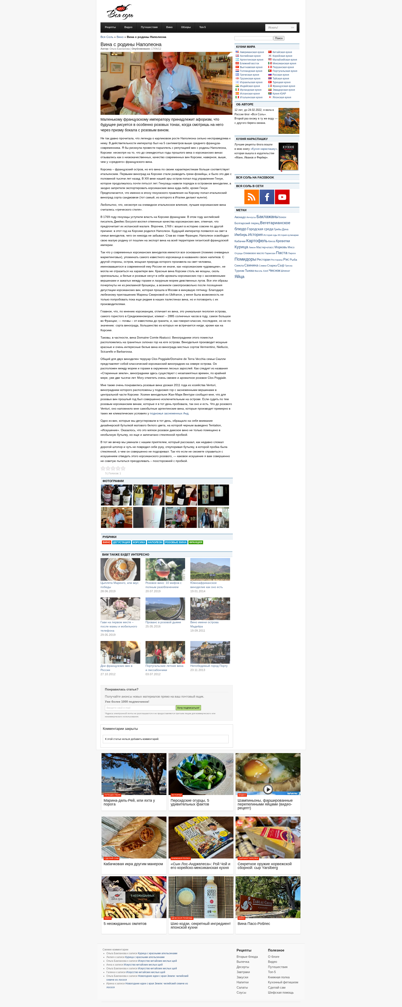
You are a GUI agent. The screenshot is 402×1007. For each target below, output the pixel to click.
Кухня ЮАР (279, 93)
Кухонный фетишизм (283, 982)
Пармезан (270, 253)
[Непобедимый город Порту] (210, 652)
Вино (120, 37)
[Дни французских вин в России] (120, 652)
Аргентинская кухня (251, 59)
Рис (286, 259)
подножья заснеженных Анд (169, 413)
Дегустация (121, 542)
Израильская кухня (251, 82)
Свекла (239, 265)
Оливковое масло (253, 253)
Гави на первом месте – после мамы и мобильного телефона (118, 626)
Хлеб (265, 271)
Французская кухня (284, 86)
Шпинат (285, 270)
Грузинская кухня (250, 78)
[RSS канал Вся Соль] (252, 203)
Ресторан (263, 259)
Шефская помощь (182, 918)
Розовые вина (176, 542)
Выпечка (243, 961)
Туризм (239, 270)
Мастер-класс (265, 247)
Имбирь (240, 235)
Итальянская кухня (251, 97)
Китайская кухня (282, 52)
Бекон (282, 217)
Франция (195, 542)
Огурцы (238, 253)
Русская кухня (281, 74)
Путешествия (112, 795)
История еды (270, 235)
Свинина (251, 265)
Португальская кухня (285, 71)
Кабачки (240, 241)
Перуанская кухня (283, 67)
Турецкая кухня (282, 82)
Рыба (293, 259)
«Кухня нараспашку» (264, 148)
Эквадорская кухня (284, 89)
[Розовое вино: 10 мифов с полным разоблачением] (165, 569)
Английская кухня (250, 55)
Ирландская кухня (251, 89)
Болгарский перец (246, 223)
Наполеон (155, 542)
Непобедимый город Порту (209, 665)
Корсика (139, 542)
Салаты (242, 987)
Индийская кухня (250, 86)
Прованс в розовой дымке (163, 622)
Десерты (243, 967)
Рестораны (277, 260)
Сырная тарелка (248, 858)
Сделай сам (111, 858)
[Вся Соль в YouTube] (282, 203)
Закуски (242, 977)
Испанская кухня (250, 93)
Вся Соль (106, 37)
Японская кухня (282, 97)
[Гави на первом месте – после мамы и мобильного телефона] (120, 608)
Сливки (263, 265)
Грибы (277, 229)
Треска (288, 265)
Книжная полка (180, 858)
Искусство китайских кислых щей (157, 960)
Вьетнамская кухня (251, 67)
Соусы (241, 992)
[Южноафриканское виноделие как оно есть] (210, 569)
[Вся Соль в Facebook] (267, 203)
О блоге (273, 956)
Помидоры (245, 259)
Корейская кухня (282, 55)
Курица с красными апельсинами (157, 953)
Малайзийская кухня (285, 59)
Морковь (280, 247)
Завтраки (243, 972)
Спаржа (272, 265)
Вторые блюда (247, 956)
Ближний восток (249, 63)
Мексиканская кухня (284, 63)
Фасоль (258, 271)
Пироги (292, 253)
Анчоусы (251, 217)
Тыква (249, 270)
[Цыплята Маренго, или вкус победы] (120, 569)
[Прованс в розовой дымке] (165, 608)
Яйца (239, 276)
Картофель (257, 240)
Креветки (283, 241)
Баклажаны (267, 216)
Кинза (271, 241)
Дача (285, 229)
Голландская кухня (251, 71)
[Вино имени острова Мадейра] (210, 608)
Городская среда (260, 229)
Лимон (252, 247)
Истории (176, 795)
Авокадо (240, 217)
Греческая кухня (249, 74)
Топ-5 (107, 918)
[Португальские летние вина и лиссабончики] (165, 652)
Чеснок (274, 270)
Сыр (280, 265)
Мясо (291, 247)
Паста (281, 253)
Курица (241, 247)
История (255, 235)
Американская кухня (252, 52)
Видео (242, 795)
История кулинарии (288, 235)
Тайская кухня (281, 78)
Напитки (243, 982)
